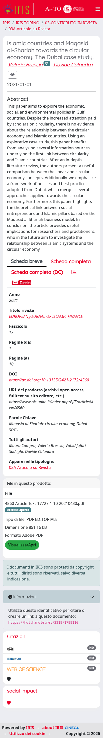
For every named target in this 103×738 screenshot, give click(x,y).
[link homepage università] (64, 9)
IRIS (6, 23)
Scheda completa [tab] (71, 261)
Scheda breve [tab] (26, 261)
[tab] (74, 272)
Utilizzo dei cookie (27, 733)
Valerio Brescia (25, 64)
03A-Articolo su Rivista (29, 29)
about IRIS (52, 727)
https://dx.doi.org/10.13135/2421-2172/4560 (49, 380)
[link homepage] (18, 9)
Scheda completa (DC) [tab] (37, 272)
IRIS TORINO (28, 23)
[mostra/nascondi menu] (98, 8)
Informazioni (24, 596)
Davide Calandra (73, 64)
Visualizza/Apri (22, 545)
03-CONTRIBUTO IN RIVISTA (71, 23)
